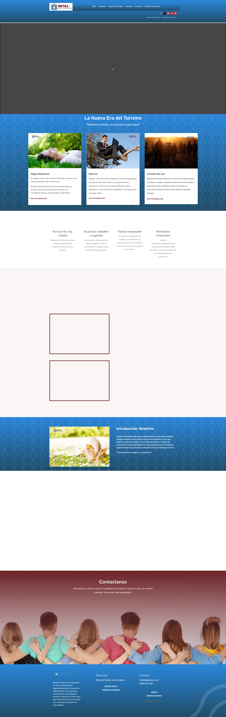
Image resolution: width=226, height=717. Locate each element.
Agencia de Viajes (116, 6)
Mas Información (39, 198)
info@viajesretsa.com (149, 680)
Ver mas (126, 336)
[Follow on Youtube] (171, 13)
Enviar (148, 636)
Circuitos (128, 6)
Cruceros (138, 6)
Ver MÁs (126, 392)
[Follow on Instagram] (168, 13)
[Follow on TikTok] (175, 13)
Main (94, 6)
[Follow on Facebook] (161, 13)
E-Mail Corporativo (152, 6)
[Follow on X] (164, 13)
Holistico (102, 6)
